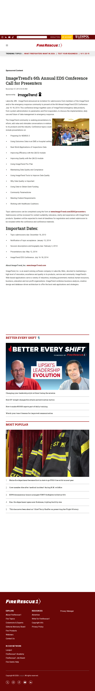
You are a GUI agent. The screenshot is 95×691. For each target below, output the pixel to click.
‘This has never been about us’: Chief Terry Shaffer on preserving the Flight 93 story (44, 509)
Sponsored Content (14, 70)
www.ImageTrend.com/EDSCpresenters (68, 212)
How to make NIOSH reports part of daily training (27, 407)
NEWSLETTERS (55, 37)
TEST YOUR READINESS (68, 54)
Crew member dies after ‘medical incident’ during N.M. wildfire (35, 488)
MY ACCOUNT (67, 37)
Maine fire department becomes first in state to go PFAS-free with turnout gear (41, 480)
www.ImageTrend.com (36, 265)
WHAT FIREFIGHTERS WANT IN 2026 (39, 54)
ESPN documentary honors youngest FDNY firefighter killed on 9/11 (37, 495)
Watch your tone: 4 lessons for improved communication (29, 413)
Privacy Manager (67, 611)
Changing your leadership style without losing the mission (30, 393)
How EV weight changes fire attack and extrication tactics (30, 400)
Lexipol (21, 675)
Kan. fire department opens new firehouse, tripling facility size (35, 502)
